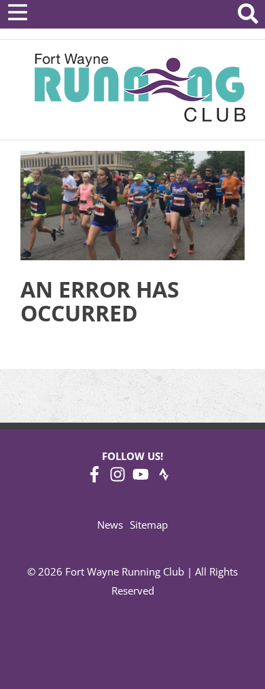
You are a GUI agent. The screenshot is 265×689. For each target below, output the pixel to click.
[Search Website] (248, 16)
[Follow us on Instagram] (117, 478)
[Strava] (164, 478)
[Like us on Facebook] (94, 478)
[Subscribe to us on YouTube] (140, 478)
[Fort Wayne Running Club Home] (139, 87)
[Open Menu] (18, 12)
